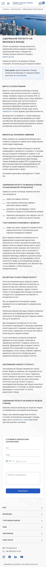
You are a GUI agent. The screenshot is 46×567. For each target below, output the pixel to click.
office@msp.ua (11, 548)
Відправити (23, 491)
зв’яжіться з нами (10, 111)
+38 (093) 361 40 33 (13, 551)
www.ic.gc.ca (8, 57)
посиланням (21, 75)
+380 (10, 461)
